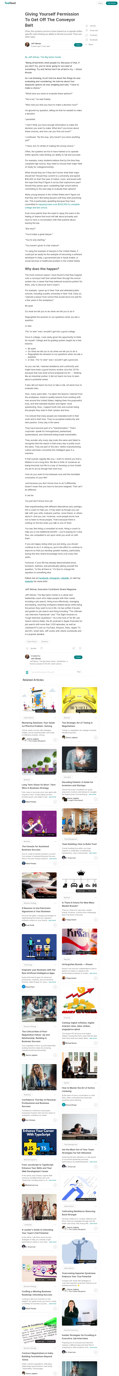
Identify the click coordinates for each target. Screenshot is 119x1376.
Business (45, 641)
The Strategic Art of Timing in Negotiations (77, 724)
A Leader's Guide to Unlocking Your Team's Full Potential (37, 1231)
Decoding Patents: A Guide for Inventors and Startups (77, 784)
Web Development (30, 1160)
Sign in (100, 3)
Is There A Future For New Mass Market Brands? (78, 904)
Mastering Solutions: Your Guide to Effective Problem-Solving (38, 724)
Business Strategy (30, 903)
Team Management (70, 839)
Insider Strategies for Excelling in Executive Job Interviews (79, 1337)
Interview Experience (71, 1330)
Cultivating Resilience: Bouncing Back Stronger (78, 1213)
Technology (28, 965)
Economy (67, 1018)
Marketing (27, 1095)
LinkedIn (65, 578)
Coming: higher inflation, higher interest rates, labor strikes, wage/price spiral (78, 1026)
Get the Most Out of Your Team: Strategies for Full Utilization (78, 1151)
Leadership (28, 1225)
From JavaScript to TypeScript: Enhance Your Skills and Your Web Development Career (38, 1168)
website (29, 581)
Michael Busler (71, 1043)
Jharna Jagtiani (71, 737)
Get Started (112, 3)
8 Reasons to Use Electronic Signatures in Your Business (36, 910)
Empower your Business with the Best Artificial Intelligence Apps (38, 971)
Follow (78, 45)
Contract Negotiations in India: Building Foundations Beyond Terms (37, 1356)
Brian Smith (29, 925)
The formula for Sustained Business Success (35, 848)
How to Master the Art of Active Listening (78, 1089)
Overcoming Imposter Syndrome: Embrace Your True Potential (79, 1275)
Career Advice (32, 641)
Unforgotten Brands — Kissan (77, 964)
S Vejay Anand (70, 920)
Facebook (43, 578)
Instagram (55, 578)
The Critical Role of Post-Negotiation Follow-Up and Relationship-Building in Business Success (36, 1036)
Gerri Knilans (30, 1120)
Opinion (66, 1083)
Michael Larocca (31, 1185)
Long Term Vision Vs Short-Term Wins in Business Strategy (39, 786)
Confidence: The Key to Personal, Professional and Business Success (39, 1103)
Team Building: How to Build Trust (79, 844)
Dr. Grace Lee (70, 858)
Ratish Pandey (30, 802)
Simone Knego (71, 1105)
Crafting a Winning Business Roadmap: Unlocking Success (37, 1293)
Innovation (67, 777)
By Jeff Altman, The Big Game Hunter (43, 57)
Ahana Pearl (30, 987)
